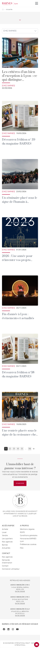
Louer (4, 532)
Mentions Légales (27, 529)
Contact (5, 566)
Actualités (6, 548)
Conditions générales (28, 535)
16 (30, 449)
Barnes (5, 545)
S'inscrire (20, 483)
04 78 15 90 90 (20, 591)
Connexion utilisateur (10, 569)
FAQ (21, 548)
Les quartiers (7, 539)
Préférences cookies (28, 544)
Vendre (5, 535)
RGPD (22, 532)
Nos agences (7, 542)
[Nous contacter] (36, 644)
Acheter (5, 529)
